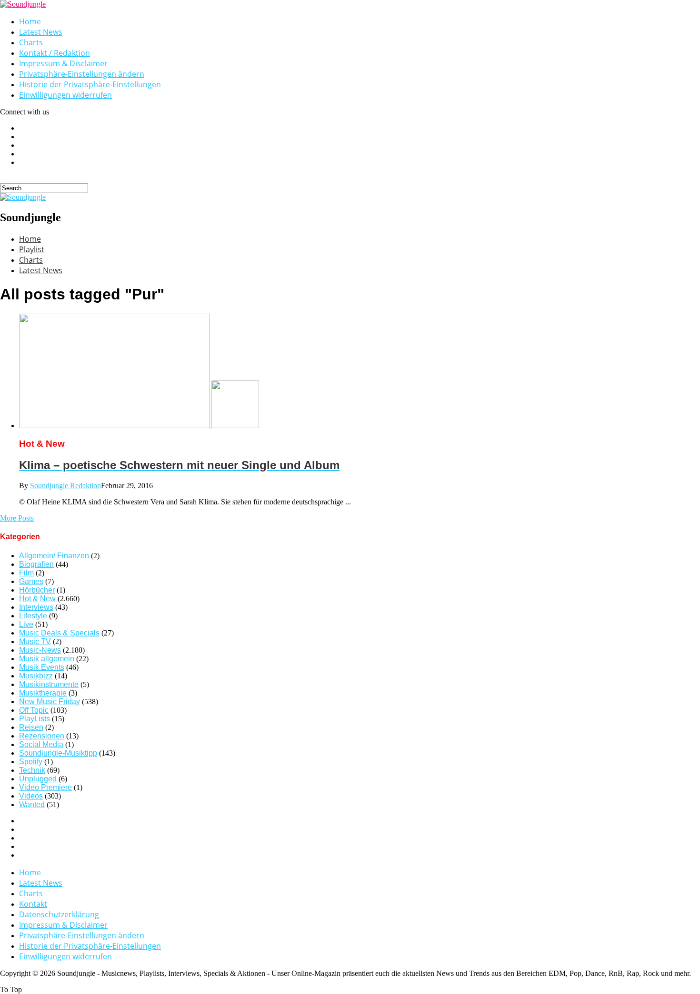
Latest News (40, 32)
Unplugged (38, 779)
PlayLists (34, 719)
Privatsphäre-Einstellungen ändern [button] (81, 74)
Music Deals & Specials (59, 633)
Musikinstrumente (49, 684)
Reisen (31, 727)
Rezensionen (41, 736)
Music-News (40, 650)
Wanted (32, 804)
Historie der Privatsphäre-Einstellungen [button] (90, 84)
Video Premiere (45, 787)
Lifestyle (33, 616)
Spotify (30, 762)
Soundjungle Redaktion (65, 486)
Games (31, 581)
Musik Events (41, 667)
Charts (31, 42)
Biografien (36, 564)
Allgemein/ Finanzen (54, 556)
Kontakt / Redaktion (54, 53)
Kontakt (33, 904)
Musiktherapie (43, 693)
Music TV (35, 641)
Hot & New (37, 598)
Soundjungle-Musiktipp (58, 753)
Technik (32, 770)
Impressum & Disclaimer (63, 63)
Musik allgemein (46, 659)
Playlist (31, 249)
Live (26, 624)
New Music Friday (49, 701)
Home (30, 21)
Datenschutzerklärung (59, 914)
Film (26, 573)
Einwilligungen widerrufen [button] (65, 95)
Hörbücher (37, 590)
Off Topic (34, 710)
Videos (31, 796)
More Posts (17, 518)
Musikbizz (36, 676)
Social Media (41, 744)
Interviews (36, 607)
